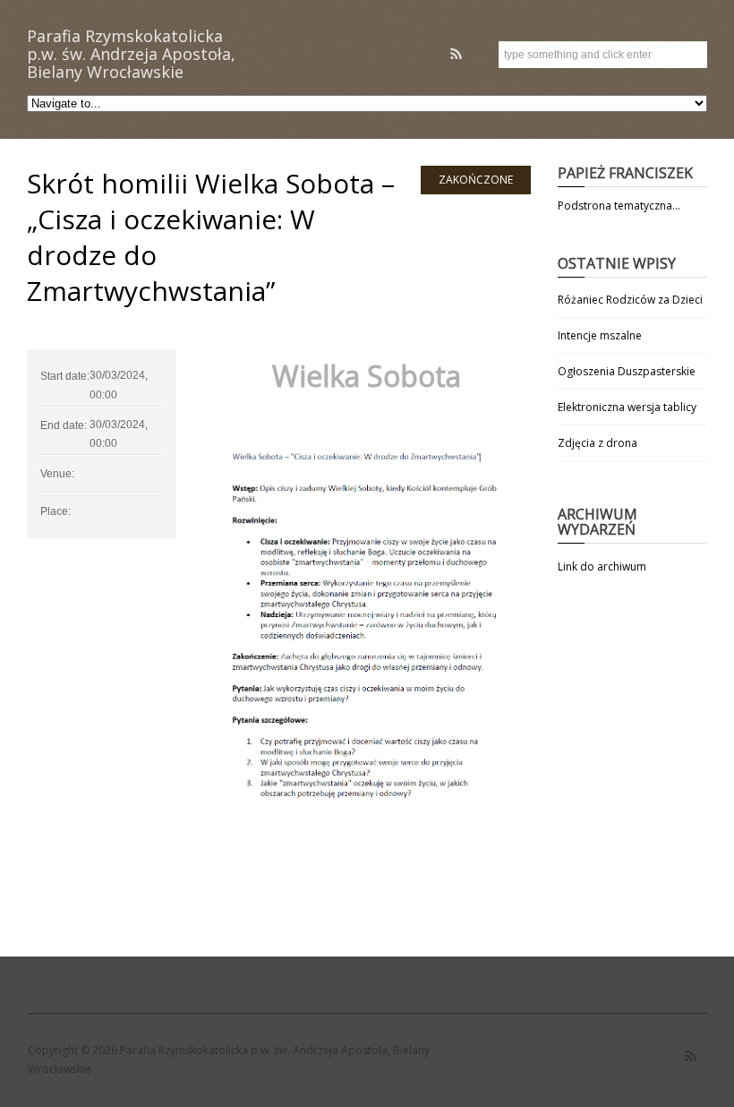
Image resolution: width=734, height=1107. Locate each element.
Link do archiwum (602, 566)
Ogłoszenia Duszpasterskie (627, 371)
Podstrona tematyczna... (619, 205)
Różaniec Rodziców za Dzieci (630, 299)
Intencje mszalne (600, 335)
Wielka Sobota (366, 375)
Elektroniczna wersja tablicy (627, 407)
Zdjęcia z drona (597, 443)
